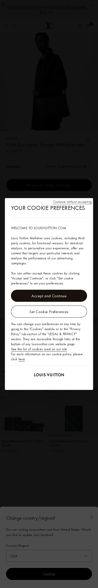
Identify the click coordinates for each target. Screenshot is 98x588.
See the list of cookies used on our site (39, 349)
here (22, 359)
